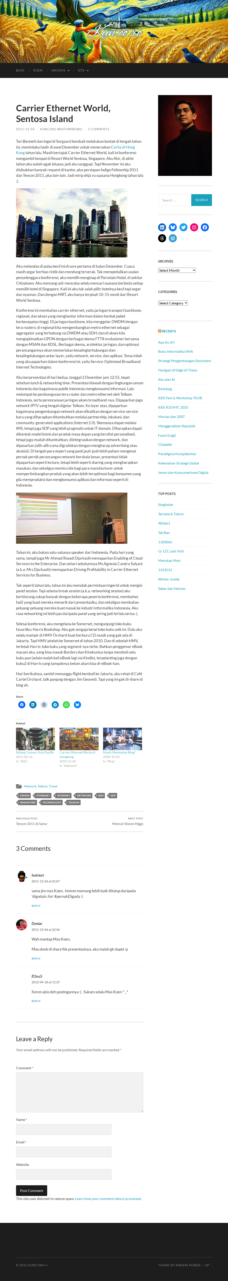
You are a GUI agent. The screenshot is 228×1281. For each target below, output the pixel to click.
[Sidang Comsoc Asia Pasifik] (35, 739)
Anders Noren (188, 1265)
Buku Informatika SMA (175, 351)
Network (30, 786)
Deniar (37, 923)
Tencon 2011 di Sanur (31, 821)
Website (22, 1164)
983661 (164, 523)
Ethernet (43, 795)
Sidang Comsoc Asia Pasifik (35, 752)
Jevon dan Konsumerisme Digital (183, 472)
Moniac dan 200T (171, 416)
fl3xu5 (37, 976)
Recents (169, 331)
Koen (38, 70)
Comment (24, 1068)
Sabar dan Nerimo (171, 588)
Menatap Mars (169, 560)
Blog (20, 70)
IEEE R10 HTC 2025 (173, 407)
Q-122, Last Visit (171, 551)
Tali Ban (164, 532)
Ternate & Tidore (170, 514)
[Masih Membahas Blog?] (122, 739)
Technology (52, 802)
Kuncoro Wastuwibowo (61, 129)
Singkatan (165, 504)
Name (21, 1119)
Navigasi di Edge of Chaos (177, 370)
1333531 (165, 570)
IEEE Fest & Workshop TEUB (180, 398)
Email (21, 1142)
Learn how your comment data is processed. (108, 1198)
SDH (101, 795)
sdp (113, 795)
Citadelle (165, 444)
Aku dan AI (166, 379)
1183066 (165, 542)
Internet (63, 795)
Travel (53, 786)
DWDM (24, 795)
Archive (58, 70)
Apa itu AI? (166, 342)
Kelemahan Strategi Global (178, 463)
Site (81, 70)
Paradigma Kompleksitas (177, 454)
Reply (36, 905)
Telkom (43, 786)
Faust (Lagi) (167, 435)
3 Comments (98, 129)
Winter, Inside (168, 579)
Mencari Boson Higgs (127, 821)
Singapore (28, 802)
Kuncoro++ (38, 1265)
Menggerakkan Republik (176, 426)
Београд (165, 389)
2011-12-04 (25, 129)
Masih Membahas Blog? (119, 752)
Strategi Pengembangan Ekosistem (184, 360)
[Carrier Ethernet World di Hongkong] (78, 739)
